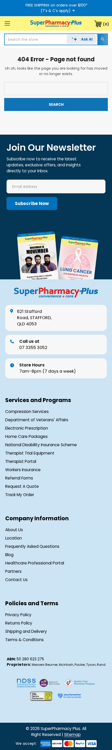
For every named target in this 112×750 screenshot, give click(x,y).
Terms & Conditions (24, 639)
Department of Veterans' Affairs (36, 420)
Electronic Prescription (26, 428)
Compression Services (27, 411)
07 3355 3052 (33, 344)
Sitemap (72, 734)
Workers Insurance (23, 469)
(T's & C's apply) (56, 10)
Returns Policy (18, 623)
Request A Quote (22, 486)
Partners (13, 571)
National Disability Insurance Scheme (41, 445)
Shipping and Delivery (26, 631)
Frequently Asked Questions (32, 546)
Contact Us (16, 579)
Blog (9, 554)
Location (13, 538)
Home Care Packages (26, 436)
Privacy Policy (18, 614)
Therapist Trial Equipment (29, 453)
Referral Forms (19, 478)
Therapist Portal (20, 461)
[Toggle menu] (7, 23)
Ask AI (86, 39)
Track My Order (19, 494)
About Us (14, 529)
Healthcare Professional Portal (34, 563)
